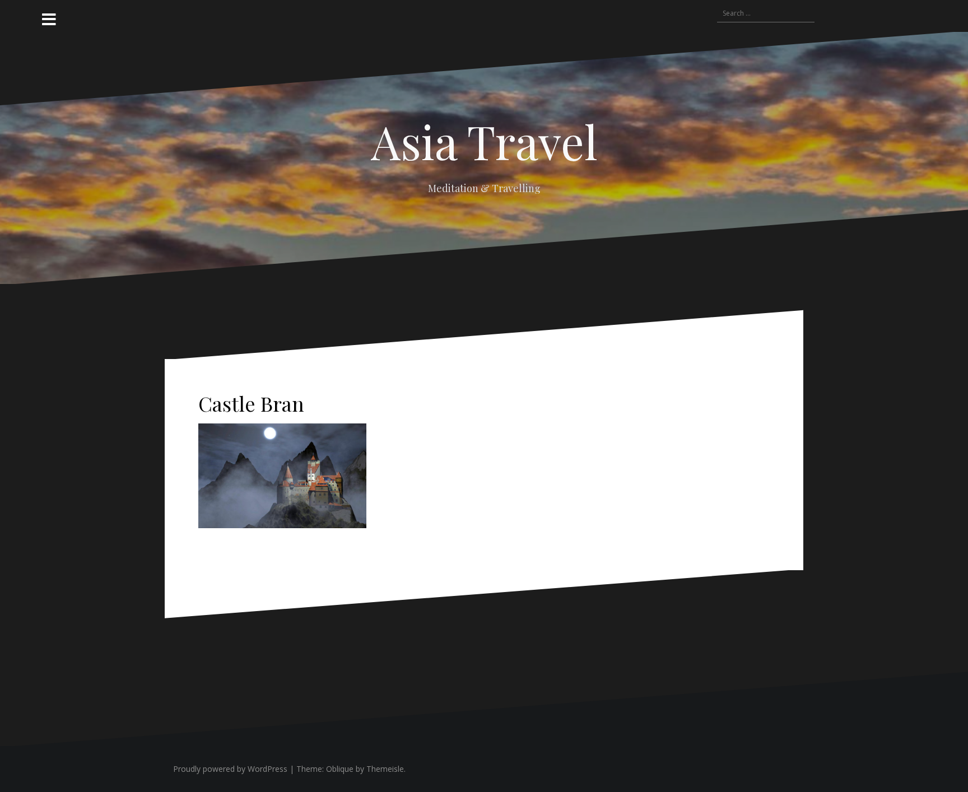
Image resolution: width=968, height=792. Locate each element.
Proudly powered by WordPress (230, 768)
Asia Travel (484, 141)
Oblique (339, 768)
